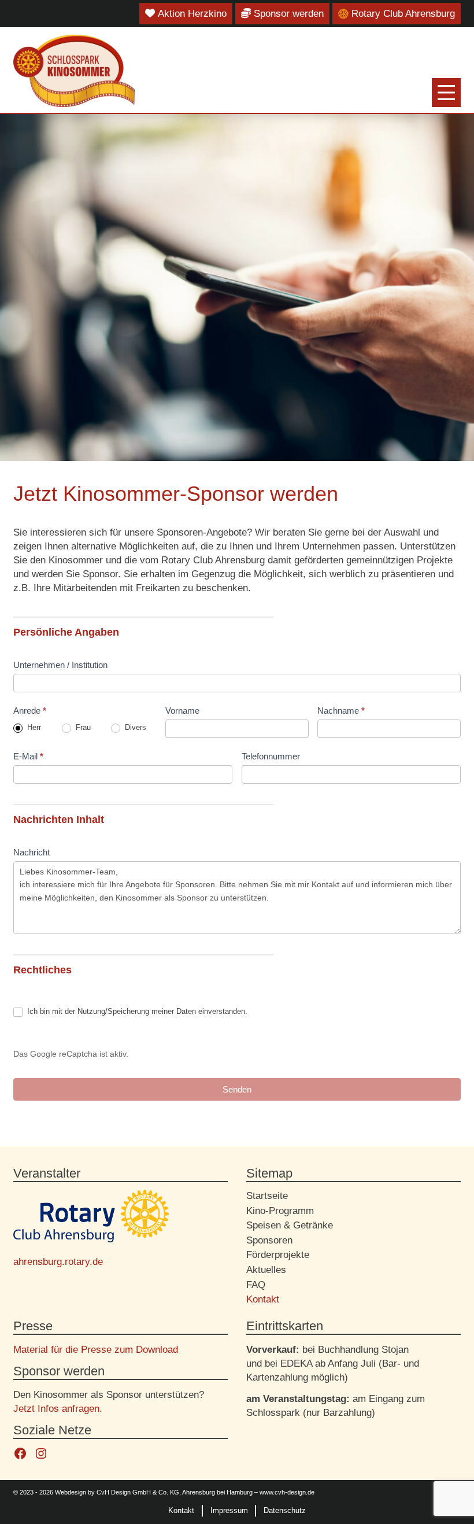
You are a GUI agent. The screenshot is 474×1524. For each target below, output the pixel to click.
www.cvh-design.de (287, 1492)
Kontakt (262, 1299)
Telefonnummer (271, 756)
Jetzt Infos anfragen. (57, 1408)
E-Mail (28, 756)
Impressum (229, 1510)
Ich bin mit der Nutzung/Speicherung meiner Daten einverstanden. (136, 1011)
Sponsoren (269, 1240)
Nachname (341, 710)
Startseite (267, 1195)
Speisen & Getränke (289, 1225)
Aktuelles (266, 1269)
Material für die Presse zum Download (95, 1349)
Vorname (182, 710)
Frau (82, 727)
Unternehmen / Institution (60, 665)
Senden (237, 1089)
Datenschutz (285, 1510)
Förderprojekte (277, 1254)
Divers (134, 727)
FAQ (255, 1284)
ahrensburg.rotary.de (58, 1261)
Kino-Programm (280, 1210)
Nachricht (31, 852)
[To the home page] (74, 70)
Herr (33, 727)
